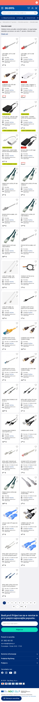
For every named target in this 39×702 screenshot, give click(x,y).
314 (21, 606)
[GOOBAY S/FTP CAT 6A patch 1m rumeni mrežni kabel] (10, 336)
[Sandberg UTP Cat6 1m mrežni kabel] (29, 490)
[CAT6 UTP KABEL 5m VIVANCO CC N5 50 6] (10, 305)
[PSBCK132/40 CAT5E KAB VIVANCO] (10, 490)
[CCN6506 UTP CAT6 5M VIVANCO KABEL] (29, 336)
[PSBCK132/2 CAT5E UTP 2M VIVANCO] (10, 182)
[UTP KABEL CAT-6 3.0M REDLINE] (29, 52)
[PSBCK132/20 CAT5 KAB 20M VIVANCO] (10, 243)
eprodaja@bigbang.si (8, 643)
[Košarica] (36, 8)
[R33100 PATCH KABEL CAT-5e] (29, 243)
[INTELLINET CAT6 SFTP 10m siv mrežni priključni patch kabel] (10, 552)
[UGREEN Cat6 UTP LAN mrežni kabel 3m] (29, 521)
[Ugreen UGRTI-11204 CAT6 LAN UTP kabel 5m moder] (29, 552)
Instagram (6, 673)
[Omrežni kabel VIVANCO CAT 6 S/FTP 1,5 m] (10, 429)
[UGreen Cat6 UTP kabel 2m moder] (10, 521)
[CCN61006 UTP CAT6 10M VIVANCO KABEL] (29, 367)
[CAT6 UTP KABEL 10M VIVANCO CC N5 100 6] (10, 274)
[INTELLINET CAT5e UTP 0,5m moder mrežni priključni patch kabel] (10, 583)
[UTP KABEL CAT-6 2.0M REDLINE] (10, 52)
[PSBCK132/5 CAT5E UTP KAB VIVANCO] (29, 182)
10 (13, 606)
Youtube (10, 673)
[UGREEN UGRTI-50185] (29, 429)
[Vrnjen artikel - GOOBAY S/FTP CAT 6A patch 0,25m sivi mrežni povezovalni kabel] (29, 116)
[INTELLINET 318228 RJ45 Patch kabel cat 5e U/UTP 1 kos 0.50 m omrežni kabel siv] (10, 459)
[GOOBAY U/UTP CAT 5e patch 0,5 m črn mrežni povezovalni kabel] (29, 305)
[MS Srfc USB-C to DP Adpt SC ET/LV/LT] (29, 149)
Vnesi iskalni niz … (15, 13)
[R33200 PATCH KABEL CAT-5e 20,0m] (10, 213)
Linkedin (15, 673)
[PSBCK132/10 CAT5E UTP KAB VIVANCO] (29, 213)
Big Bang (12, 59)
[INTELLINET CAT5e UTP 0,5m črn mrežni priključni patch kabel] (29, 398)
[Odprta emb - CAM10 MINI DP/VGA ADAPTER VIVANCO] (10, 149)
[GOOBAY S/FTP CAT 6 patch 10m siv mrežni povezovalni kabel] (29, 459)
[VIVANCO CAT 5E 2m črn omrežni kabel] (29, 274)
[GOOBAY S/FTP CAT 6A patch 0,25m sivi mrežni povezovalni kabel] (10, 367)
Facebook (2, 673)
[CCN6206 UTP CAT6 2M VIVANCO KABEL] (10, 83)
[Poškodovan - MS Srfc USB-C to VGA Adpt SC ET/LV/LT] (10, 116)
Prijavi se (19, 630)
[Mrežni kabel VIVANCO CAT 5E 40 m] (10, 398)
